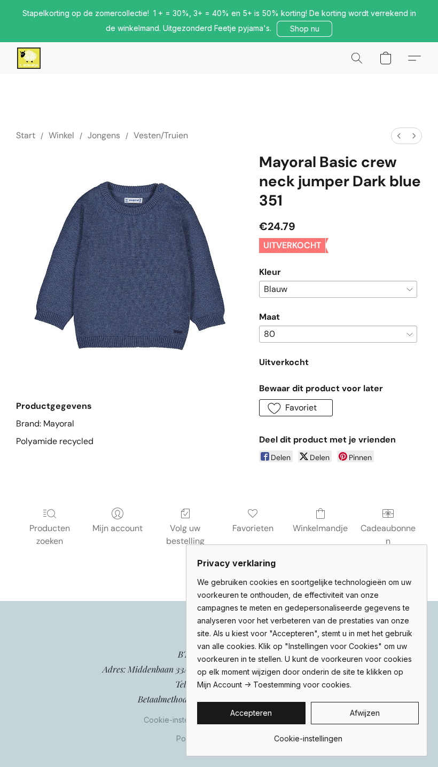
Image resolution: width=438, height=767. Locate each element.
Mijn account (117, 528)
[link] (308, 734)
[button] (304, 29)
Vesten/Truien (161, 135)
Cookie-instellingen (178, 719)
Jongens (104, 135)
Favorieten (252, 528)
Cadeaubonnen (388, 535)
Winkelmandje (320, 528)
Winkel (61, 135)
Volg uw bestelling (185, 535)
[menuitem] (399, 136)
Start (25, 135)
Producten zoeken (49, 535)
